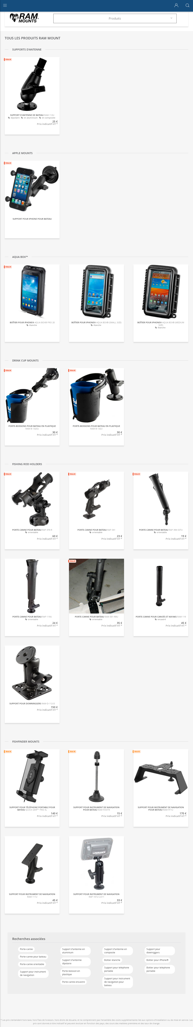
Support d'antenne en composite (115, 951)
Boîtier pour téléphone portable (158, 969)
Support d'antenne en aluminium (73, 951)
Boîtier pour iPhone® (157, 960)
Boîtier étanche (112, 960)
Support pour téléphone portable (116, 969)
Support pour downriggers (153, 951)
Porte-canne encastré (73, 981)
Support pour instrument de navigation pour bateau (117, 982)
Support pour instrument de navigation (33, 973)
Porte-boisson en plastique (71, 972)
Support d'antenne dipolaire (72, 961)
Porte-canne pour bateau (33, 956)
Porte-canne (26, 949)
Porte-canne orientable (32, 964)
